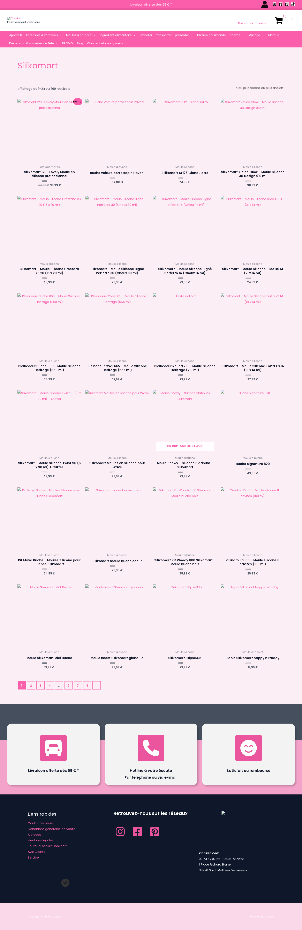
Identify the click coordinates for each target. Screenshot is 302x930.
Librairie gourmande (211, 35)
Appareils (15, 35)
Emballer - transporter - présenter (164, 35)
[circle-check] (65, 883)
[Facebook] (280, 4)
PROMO (67, 43)
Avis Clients (36, 851)
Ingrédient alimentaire (116, 35)
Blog (80, 43)
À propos (34, 834)
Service (33, 857)
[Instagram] (274, 4)
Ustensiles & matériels (42, 35)
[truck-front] (53, 748)
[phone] (151, 748)
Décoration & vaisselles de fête (31, 43)
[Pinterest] (287, 4)
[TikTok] (293, 4)
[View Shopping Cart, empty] (279, 20)
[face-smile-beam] (248, 748)
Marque (273, 35)
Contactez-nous (41, 823)
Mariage (254, 35)
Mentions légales (41, 840)
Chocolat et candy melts (105, 43)
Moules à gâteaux (79, 35)
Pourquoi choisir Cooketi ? (47, 846)
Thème (235, 35)
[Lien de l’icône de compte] (265, 4)
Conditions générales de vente (51, 829)
